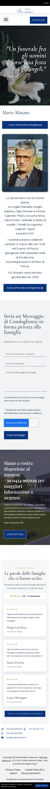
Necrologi (29, 84)
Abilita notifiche (41, 785)
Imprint (13, 773)
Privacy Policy (13, 769)
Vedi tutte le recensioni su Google (25, 714)
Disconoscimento (31, 773)
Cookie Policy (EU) (34, 769)
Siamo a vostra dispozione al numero (18, 468)
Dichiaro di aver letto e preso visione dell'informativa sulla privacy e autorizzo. (23, 411)
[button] (6, 19)
